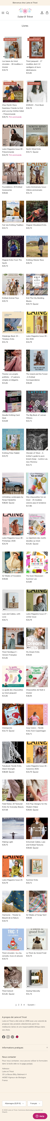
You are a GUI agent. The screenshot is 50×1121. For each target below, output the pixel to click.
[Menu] (3, 13)
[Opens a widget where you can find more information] (40, 1116)
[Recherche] (9, 13)
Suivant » (31, 1005)
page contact (27, 1063)
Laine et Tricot (12, 1110)
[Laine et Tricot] (25, 13)
